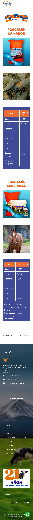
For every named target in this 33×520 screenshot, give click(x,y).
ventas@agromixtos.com (16, 383)
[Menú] (29, 3)
